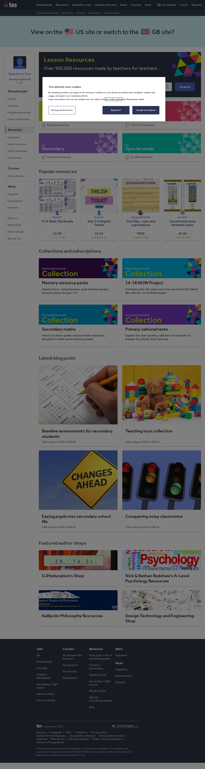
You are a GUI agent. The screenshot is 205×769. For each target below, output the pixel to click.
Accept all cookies (146, 110)
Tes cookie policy (113, 99)
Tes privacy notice (135, 99)
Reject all (116, 110)
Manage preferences (62, 110)
